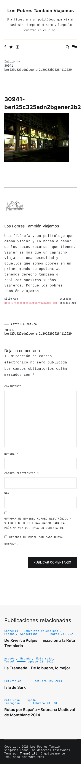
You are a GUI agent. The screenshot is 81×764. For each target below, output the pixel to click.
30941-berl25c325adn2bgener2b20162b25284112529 (22, 329)
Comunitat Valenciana (41, 630)
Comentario (13, 386)
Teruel (9, 661)
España (9, 634)
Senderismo (29, 634)
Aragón (9, 658)
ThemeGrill (28, 753)
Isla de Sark (15, 687)
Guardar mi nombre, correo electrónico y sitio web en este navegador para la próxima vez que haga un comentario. (38, 523)
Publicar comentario (52, 562)
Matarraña (44, 658)
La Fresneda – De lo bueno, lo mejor (37, 668)
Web (7, 492)
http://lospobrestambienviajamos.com (30, 302)
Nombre (11, 453)
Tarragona (12, 703)
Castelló (11, 630)
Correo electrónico (21, 473)
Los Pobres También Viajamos (40, 10)
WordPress (36, 757)
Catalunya (12, 700)
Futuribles (13, 681)
